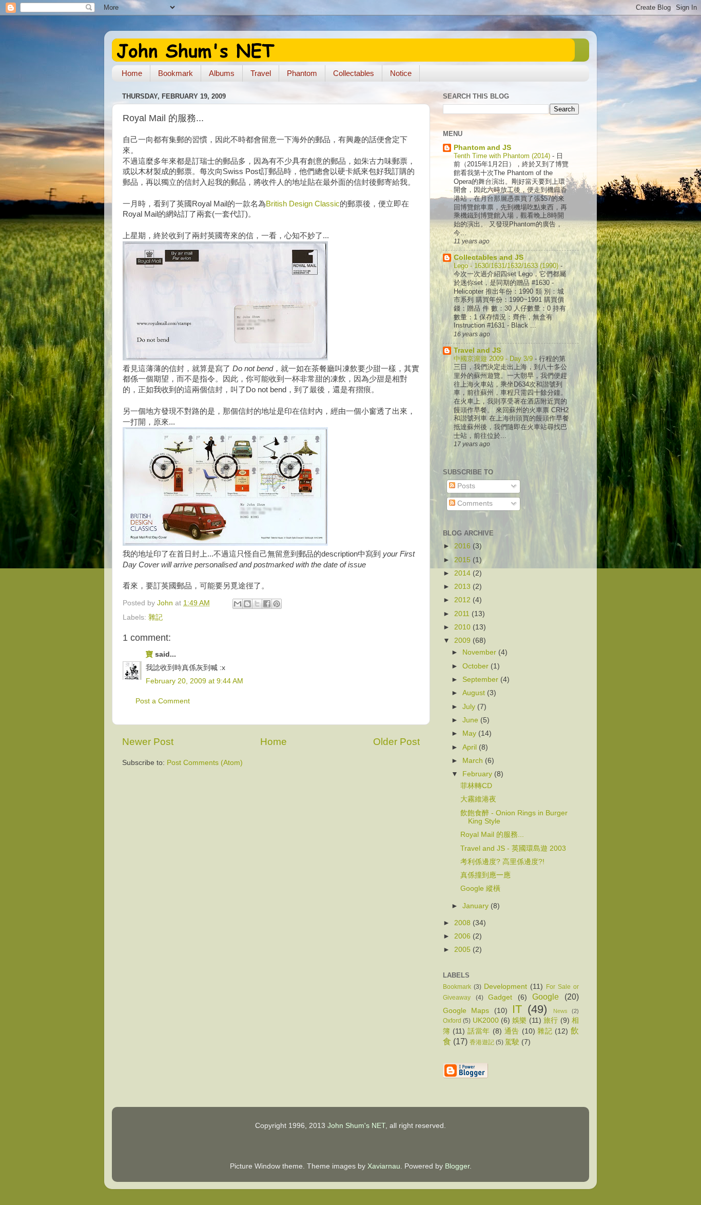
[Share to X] (257, 604)
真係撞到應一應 (485, 875)
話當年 (479, 1031)
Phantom (302, 73)
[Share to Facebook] (267, 604)
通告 (511, 1031)
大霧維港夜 (478, 799)
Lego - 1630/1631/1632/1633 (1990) (507, 266)
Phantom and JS (482, 147)
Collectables (353, 73)
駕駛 (512, 1042)
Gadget (500, 997)
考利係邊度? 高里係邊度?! (502, 862)
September (481, 679)
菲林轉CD (476, 786)
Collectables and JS (488, 257)
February (478, 774)
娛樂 (519, 1020)
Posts (465, 486)
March (473, 760)
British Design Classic (303, 204)
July (469, 707)
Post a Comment (162, 701)
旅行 (550, 1020)
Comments (474, 503)
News (560, 1011)
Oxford (452, 1020)
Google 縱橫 (480, 888)
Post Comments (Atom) (205, 763)
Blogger (457, 1166)
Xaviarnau (383, 1166)
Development (505, 986)
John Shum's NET (356, 1126)
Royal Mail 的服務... (492, 834)
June (471, 720)
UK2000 (486, 1020)
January (476, 906)
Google (545, 996)
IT (517, 1009)
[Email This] (237, 604)
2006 (463, 936)
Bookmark (175, 73)
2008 (463, 923)
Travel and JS (477, 350)
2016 (463, 546)
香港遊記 (482, 1042)
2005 (463, 949)
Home (132, 73)
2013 (463, 586)
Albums (222, 73)
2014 (463, 573)
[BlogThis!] (247, 604)
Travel (260, 73)
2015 (463, 560)
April (470, 747)
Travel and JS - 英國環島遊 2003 (513, 848)
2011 (463, 614)
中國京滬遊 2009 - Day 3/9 (494, 358)
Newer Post (147, 741)
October (476, 666)
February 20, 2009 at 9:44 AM (194, 681)
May (470, 733)
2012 (463, 600)
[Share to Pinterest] (276, 604)
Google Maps (466, 1011)
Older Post (396, 741)
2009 (463, 640)
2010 (463, 627)
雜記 (155, 617)
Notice (401, 73)
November (480, 652)
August (474, 693)
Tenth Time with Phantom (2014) (503, 156)
